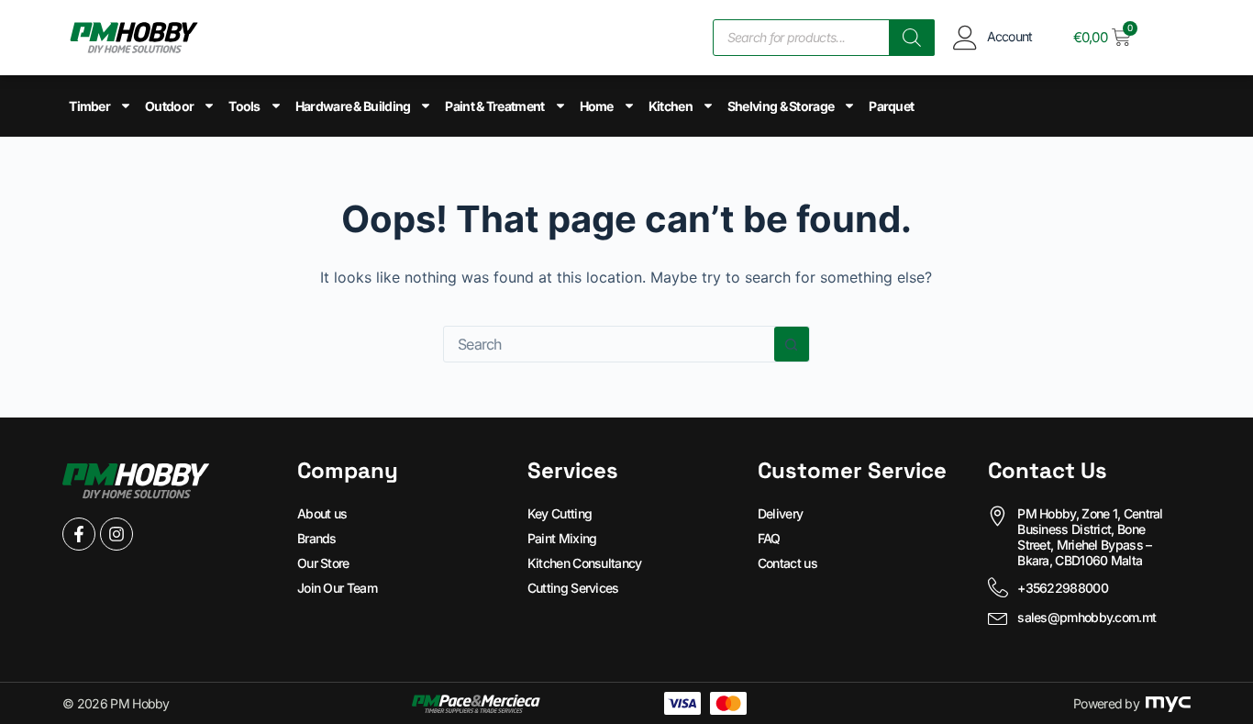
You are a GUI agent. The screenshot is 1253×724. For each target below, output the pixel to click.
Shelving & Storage (780, 106)
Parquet (891, 106)
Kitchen (671, 106)
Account (1010, 36)
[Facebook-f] (78, 534)
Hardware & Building (353, 106)
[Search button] (791, 344)
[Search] (912, 37)
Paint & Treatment (494, 106)
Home (597, 106)
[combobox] (609, 344)
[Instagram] (116, 534)
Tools (244, 106)
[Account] (965, 37)
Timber (89, 106)
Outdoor (169, 106)
